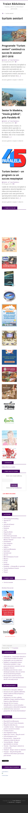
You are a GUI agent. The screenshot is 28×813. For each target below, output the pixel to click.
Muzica (6, 558)
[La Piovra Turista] (8, 615)
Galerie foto (7, 545)
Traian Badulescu (5, 771)
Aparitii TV (7, 520)
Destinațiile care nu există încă (13, 660)
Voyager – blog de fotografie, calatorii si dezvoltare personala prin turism (14, 753)
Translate (15, 648)
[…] (19, 76)
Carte (5, 530)
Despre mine (7, 534)
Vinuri (6, 572)
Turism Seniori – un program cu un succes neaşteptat (13, 175)
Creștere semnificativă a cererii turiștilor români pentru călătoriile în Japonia (15, 705)
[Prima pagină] (3, 13)
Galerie (5, 60)
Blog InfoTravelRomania (11, 721)
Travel (6, 570)
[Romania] (9, 427)
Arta (5, 522)
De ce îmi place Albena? (15, 690)
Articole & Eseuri (9, 524)
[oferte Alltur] (9, 458)
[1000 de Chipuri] (10, 510)
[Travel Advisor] (8, 624)
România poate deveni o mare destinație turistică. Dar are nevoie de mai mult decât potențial (14, 671)
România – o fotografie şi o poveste (14, 566)
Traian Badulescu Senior (11, 568)
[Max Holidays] (8, 600)
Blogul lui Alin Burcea (10, 725)
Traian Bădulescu (14, 4)
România (6, 564)
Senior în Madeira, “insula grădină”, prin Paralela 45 (12, 114)
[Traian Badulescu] (2, 773)
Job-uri (6, 555)
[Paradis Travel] (9, 445)
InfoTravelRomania (10, 549)
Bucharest (7, 526)
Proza (5, 562)
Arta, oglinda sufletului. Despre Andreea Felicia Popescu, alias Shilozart (14, 693)
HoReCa (6, 547)
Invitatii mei (7, 553)
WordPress (11, 802)
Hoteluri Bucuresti (7, 588)
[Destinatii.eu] (9, 301)
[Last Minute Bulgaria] (9, 494)
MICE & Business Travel (11, 557)
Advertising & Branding (11, 518)
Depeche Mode (8, 532)
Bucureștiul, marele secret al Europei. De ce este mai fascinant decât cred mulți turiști (14, 677)
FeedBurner (18, 488)
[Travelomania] (10, 637)
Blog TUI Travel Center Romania (14, 723)
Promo (6, 560)
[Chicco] (9, 268)
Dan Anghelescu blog (10, 732)
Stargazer (18, 802)
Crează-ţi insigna (5, 775)
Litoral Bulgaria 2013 (10, 736)
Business (6, 528)
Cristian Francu (8, 730)
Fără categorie (8, 543)
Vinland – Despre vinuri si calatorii (15, 749)
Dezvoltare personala (10, 536)
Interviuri (7, 551)
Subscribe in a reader (8, 467)
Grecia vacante (8, 582)
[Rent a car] (9, 410)
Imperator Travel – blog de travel (14, 734)
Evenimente (7, 541)
